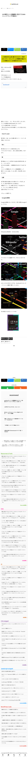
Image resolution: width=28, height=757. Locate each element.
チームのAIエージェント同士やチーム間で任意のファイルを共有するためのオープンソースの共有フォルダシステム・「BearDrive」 (14, 613)
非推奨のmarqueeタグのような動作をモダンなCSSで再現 (13, 657)
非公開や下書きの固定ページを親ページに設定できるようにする (14, 716)
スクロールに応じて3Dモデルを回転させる (10, 679)
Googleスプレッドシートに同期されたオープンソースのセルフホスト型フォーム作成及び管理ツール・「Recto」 (14, 481)
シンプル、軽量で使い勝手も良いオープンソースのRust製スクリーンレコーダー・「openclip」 (14, 466)
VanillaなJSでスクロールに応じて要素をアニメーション (13, 694)
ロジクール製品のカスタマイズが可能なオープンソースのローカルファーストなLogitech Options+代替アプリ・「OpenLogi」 (14, 490)
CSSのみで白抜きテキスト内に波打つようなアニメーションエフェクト (14, 639)
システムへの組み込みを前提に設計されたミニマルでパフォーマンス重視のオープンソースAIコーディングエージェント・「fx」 (14, 500)
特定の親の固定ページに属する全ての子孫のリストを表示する (14, 723)
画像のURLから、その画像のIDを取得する (10, 709)
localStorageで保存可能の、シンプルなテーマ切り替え (13, 682)
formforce (5, 84)
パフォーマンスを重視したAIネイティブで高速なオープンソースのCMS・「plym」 (14, 477)
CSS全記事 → (24, 664)
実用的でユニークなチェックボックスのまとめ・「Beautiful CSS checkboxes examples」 (13, 632)
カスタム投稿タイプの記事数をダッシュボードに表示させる (13, 712)
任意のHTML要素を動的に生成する (8, 671)
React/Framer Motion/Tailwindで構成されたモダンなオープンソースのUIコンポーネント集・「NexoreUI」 (14, 486)
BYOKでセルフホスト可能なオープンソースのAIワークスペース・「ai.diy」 (14, 495)
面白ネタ (8, 341)
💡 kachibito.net (14, 4)
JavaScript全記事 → (23, 703)
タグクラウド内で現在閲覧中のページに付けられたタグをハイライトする (14, 742)
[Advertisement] (14, 32)
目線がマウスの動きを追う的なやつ (9, 685)
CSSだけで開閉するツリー (7, 628)
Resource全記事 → (23, 505)
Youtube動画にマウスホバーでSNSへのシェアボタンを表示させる (14, 737)
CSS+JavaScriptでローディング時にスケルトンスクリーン (13, 688)
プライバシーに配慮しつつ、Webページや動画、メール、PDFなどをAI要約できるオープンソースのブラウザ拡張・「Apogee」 (14, 471)
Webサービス (5, 338)
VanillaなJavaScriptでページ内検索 (8, 691)
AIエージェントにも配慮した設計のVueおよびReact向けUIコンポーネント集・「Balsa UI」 (14, 598)
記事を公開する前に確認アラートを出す (9, 733)
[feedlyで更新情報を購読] (7, 387)
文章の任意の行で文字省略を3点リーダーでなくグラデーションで (14, 661)
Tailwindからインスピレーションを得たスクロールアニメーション (14, 624)
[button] (25, 403)
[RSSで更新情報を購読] (20, 387)
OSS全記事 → (24, 560)
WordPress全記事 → (23, 745)
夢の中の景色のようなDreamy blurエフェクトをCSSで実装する (14, 649)
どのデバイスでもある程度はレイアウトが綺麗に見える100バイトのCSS (14, 644)
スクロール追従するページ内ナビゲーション (10, 697)
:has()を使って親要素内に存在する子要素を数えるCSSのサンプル (14, 653)
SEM (3, 341)
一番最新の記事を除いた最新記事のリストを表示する (12, 720)
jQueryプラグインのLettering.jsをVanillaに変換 (11, 700)
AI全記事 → (25, 617)
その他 (11, 338)
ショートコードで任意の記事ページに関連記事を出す (12, 726)
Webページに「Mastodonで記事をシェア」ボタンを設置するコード (14, 675)
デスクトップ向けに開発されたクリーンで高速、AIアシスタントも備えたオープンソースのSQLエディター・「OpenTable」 (14, 461)
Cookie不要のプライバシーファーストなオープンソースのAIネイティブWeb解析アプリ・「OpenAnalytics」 (14, 607)
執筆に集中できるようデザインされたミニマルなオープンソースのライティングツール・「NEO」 (14, 457)
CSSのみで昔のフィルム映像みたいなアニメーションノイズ (13, 636)
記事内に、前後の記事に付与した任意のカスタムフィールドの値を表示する (14, 730)
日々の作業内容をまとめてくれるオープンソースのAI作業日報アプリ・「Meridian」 (14, 603)
